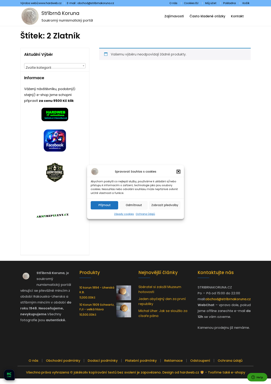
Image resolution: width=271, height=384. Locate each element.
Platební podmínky (141, 360)
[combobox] (55, 65)
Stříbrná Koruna (60, 13)
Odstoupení (200, 360)
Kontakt (237, 16)
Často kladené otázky (207, 16)
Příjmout (104, 205)
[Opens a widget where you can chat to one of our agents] (257, 377)
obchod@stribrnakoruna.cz (228, 299)
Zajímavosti (174, 16)
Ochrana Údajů (145, 214)
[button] (178, 171)
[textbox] (54, 67)
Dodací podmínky (103, 360)
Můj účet (210, 3)
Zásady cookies (124, 214)
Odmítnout (134, 205)
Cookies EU (191, 3)
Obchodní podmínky (63, 360)
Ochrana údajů (230, 360)
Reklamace (173, 360)
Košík (246, 3)
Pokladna (229, 3)
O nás (173, 3)
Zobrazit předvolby (164, 205)
